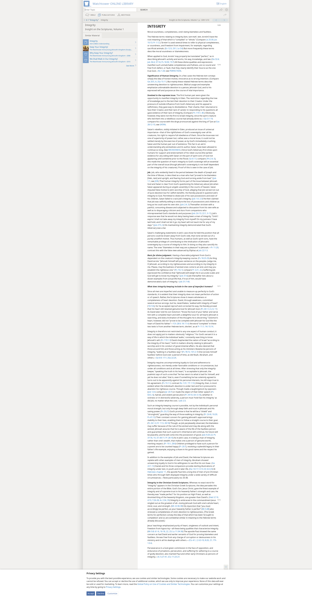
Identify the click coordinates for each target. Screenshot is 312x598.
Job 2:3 (183, 400)
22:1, (204, 213)
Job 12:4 (151, 392)
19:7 (172, 62)
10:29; (215, 414)
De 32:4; (215, 59)
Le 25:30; (210, 39)
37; (157, 437)
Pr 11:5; (160, 423)
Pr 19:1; (167, 443)
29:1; (174, 48)
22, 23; (169, 531)
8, (213, 309)
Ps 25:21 (165, 411)
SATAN (163, 124)
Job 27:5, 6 (158, 225)
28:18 (166, 423)
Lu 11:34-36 (177, 531)
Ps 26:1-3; (152, 423)
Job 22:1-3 (203, 250)
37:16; (158, 62)
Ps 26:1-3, (205, 309)
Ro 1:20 (161, 71)
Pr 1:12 (156, 42)
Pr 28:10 (169, 437)
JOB (156, 181)
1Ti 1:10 (191, 383)
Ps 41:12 (151, 417)
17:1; (164, 357)
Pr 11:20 (214, 247)
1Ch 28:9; (177, 323)
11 (215, 309)
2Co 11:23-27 (173, 556)
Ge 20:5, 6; (152, 81)
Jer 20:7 (168, 392)
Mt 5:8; (151, 531)
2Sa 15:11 (161, 81)
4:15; (149, 500)
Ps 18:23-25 (204, 258)
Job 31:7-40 (185, 281)
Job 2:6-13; (197, 213)
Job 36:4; (151, 62)
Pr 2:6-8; (208, 414)
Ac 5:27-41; (162, 556)
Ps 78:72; (186, 352)
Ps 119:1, (197, 112)
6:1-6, (157, 531)
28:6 (173, 443)
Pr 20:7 (183, 446)
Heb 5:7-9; (214, 497)
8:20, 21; (208, 540)
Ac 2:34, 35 (164, 500)
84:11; (162, 437)
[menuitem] (226, 10)
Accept (91, 593)
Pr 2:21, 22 (197, 270)
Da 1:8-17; (194, 469)
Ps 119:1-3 (166, 340)
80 (202, 112)
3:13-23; (202, 469)
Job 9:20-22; (208, 434)
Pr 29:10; (189, 394)
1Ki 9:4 (151, 306)
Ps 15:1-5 (166, 383)
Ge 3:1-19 (208, 118)
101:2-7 (194, 352)
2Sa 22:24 (171, 357)
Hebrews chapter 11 (156, 472)
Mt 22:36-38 (177, 506)
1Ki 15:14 (209, 326)
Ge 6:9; (159, 357)
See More (130, 65)
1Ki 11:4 (185, 323)
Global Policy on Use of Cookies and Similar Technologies (163, 584)
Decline (100, 593)
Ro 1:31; (183, 383)
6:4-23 (209, 469)
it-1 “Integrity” (92, 20)
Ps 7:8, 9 (179, 270)
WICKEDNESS (174, 150)
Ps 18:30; (165, 62)
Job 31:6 (184, 275)
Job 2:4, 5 (185, 204)
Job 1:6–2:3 (197, 198)
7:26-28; (155, 500)
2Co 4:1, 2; (193, 540)
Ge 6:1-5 (192, 158)
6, (211, 309)
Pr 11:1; (201, 326)
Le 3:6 (180, 48)
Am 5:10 (197, 394)
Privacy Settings (113, 587)
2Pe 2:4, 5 (210, 158)
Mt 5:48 (205, 509)
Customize (112, 593)
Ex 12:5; (168, 48)
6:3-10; (201, 540)
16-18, (163, 531)
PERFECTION (175, 71)
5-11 (208, 213)
